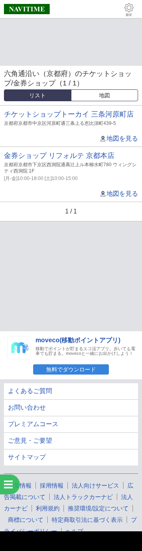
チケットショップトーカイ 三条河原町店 (69, 114)
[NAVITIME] (27, 9)
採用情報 (52, 485)
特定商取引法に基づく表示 (87, 519)
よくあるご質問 (30, 391)
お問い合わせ (27, 407)
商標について (25, 519)
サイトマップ (27, 457)
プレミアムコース (33, 424)
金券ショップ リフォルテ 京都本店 (59, 156)
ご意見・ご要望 (30, 440)
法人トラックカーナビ (83, 496)
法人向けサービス (95, 485)
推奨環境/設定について (98, 508)
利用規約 (48, 508)
